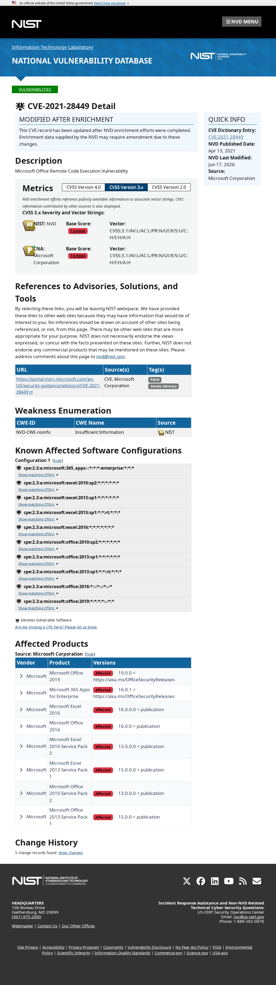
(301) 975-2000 (26, 916)
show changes (70, 852)
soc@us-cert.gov (249, 916)
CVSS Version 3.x (126, 187)
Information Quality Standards (122, 952)
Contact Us (47, 925)
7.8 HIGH (77, 231)
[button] (241, 21)
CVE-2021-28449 (225, 137)
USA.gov (220, 952)
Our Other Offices (78, 925)
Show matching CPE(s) (36, 474)
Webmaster (22, 925)
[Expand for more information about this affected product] (21, 676)
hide (57, 460)
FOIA (217, 947)
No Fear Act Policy (191, 947)
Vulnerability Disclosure (149, 947)
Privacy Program (84, 947)
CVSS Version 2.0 (169, 187)
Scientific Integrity (73, 952)
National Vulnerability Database (82, 60)
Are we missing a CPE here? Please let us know (55, 627)
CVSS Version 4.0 (84, 187)
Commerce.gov (168, 952)
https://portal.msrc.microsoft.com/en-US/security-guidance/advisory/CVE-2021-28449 (58, 385)
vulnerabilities (35, 89)
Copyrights (113, 947)
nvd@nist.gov (110, 356)
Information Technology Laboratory (52, 47)
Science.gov (197, 952)
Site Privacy (27, 947)
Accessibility (53, 947)
